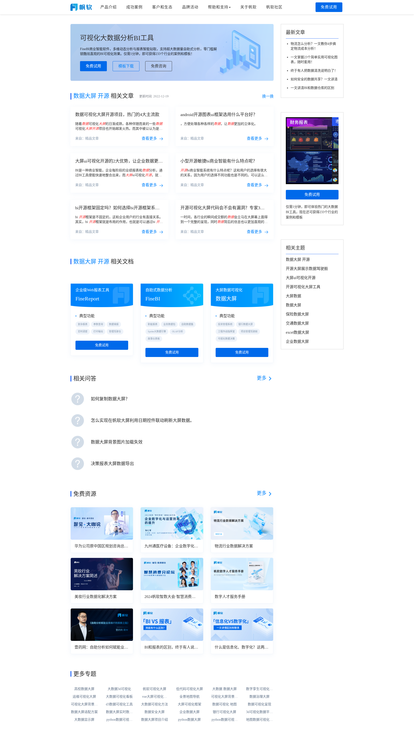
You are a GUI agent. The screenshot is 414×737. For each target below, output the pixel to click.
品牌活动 (190, 7)
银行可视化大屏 (224, 712)
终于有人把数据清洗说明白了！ (314, 70)
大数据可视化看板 (119, 696)
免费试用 (329, 7)
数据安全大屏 (154, 712)
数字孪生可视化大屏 (259, 689)
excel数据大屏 (297, 332)
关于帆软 (248, 7)
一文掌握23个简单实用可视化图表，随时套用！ (314, 59)
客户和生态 (162, 7)
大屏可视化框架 (189, 704)
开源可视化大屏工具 (303, 287)
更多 (261, 378)
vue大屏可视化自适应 (154, 697)
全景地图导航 (189, 696)
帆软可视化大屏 (154, 689)
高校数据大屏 (84, 689)
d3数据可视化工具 (119, 704)
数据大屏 (293, 305)
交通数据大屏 (297, 323)
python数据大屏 (189, 719)
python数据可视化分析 (119, 720)
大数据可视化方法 (154, 704)
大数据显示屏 (84, 719)
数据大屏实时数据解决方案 (119, 712)
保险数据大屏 (297, 314)
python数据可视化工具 (225, 720)
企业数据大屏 (189, 712)
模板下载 (126, 66)
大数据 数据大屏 (224, 689)
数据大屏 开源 (298, 259)
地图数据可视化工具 (259, 720)
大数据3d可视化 (119, 689)
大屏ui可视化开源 (301, 278)
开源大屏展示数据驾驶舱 (307, 269)
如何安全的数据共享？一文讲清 (314, 79)
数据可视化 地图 (224, 704)
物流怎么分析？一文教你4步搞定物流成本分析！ (313, 46)
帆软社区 (274, 7)
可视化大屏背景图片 (84, 704)
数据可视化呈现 (259, 704)
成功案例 (134, 7)
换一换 (268, 96)
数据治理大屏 (259, 696)
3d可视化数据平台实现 (259, 712)
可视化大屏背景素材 (224, 697)
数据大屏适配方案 (84, 712)
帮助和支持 (218, 7)
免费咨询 (158, 66)
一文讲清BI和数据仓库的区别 (312, 88)
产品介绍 (108, 7)
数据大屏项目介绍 (154, 719)
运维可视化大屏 (84, 696)
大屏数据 (293, 296)
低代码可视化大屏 (189, 689)
